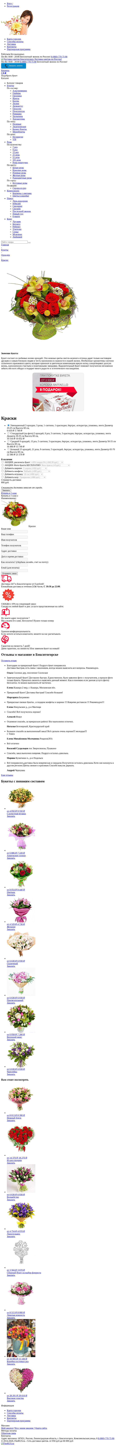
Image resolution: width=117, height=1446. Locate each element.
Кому (9, 219)
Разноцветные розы (22, 178)
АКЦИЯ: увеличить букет (17, 462)
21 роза (16, 155)
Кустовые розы (20, 183)
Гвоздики (17, 96)
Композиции (13, 191)
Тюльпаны (18, 116)
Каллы (16, 101)
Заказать (11, 816)
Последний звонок (22, 211)
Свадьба (17, 208)
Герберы (17, 93)
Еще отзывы (7, 775)
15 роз (16, 152)
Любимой (17, 237)
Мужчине (17, 234)
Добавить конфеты (13, 471)
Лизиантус (18, 106)
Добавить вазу (11, 477)
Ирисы (16, 98)
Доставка (11, 44)
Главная (5, 245)
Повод (10, 198)
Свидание (17, 206)
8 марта (16, 216)
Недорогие (18, 137)
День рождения (20, 201)
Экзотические (19, 126)
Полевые (17, 124)
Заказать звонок (15, 66)
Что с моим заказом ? (24, 1428)
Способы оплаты (15, 41)
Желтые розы (19, 175)
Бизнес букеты (20, 129)
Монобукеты (19, 132)
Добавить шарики (13, 468)
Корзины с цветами (22, 193)
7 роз (15, 147)
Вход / (10, 3)
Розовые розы (19, 173)
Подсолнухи (19, 111)
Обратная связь (8, 1433)
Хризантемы (19, 119)
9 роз (15, 149)
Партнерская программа (18, 49)
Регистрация (13, 6)
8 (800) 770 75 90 (59, 56)
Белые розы (18, 167)
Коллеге (16, 224)
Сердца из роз (19, 188)
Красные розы (19, 170)
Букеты (10, 85)
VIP (14, 139)
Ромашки (17, 114)
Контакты (11, 46)
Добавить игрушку (14, 474)
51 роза (16, 157)
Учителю (17, 229)
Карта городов (14, 39)
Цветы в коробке (21, 196)
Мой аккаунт (7, 1428)
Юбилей (17, 203)
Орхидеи (17, 108)
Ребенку (17, 226)
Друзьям (17, 221)
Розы (9, 142)
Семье (16, 232)
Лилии (16, 103)
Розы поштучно (20, 162)
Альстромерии (20, 90)
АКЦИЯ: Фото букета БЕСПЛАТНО (22, 465)
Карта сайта (41, 1428)
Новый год (18, 214)
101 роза (17, 160)
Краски (4, 260)
